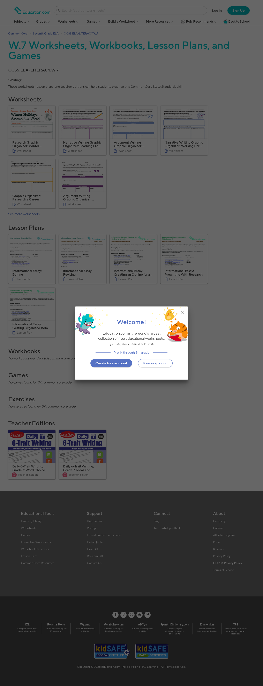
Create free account (111, 363)
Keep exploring (155, 363)
